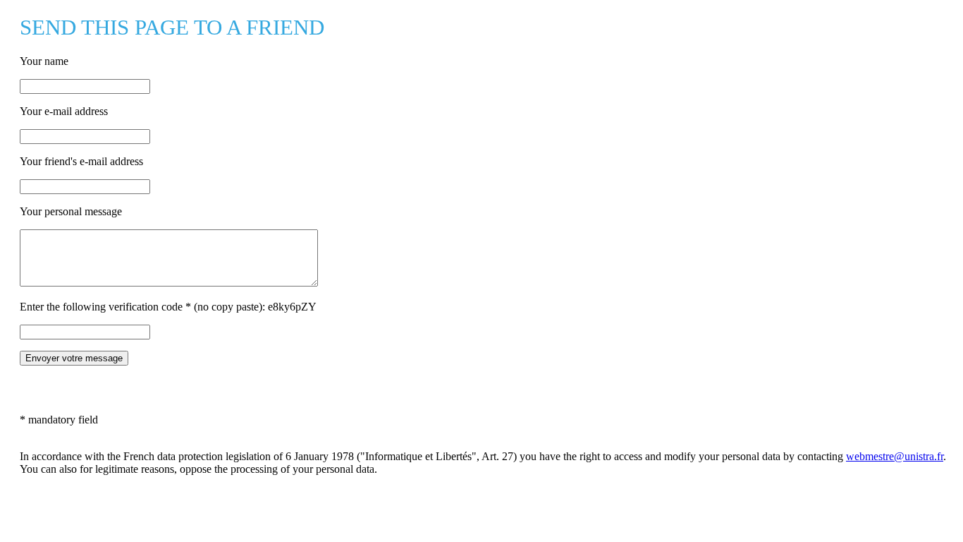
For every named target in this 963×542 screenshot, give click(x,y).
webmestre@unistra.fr (894, 456)
